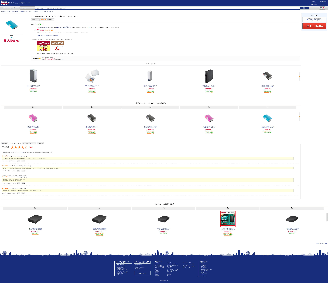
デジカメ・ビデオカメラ (172, 263)
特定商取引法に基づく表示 (206, 269)
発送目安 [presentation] (33, 143)
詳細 (62, 59)
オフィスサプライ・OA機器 (18, 11)
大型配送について (121, 268)
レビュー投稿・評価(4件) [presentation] (16, 143)
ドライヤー (169, 262)
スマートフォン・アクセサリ (173, 269)
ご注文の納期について (122, 269)
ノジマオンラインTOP (5, 11)
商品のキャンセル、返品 (122, 271)
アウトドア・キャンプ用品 (188, 263)
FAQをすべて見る (139, 268)
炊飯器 (156, 270)
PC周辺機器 (169, 266)
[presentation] (4, 143)
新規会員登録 (314, 4)
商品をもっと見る (322, 243)
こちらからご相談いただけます (315, 19)
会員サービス (120, 274)
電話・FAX (169, 271)
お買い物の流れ (120, 264)
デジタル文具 (28, 11)
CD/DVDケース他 (36, 11)
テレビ (156, 262)
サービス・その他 (186, 267)
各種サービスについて (140, 267)
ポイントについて (139, 265)
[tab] (4, 143)
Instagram (203, 274)
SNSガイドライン (204, 275)
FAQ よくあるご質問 (143, 262)
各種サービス (120, 273)
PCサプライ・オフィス (172, 270)
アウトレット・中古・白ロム (189, 266)
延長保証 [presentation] (26, 143)
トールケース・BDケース (47, 11)
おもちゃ (169, 274)
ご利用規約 (203, 265)
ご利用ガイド (323, 1)
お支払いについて (121, 265)
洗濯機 (156, 272)
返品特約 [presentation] (41, 143)
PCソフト (169, 275)
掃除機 (156, 274)
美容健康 (157, 275)
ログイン (314, 1)
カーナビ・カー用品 (187, 262)
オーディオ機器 (158, 265)
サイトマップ (203, 262)
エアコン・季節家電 (159, 266)
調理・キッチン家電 (159, 267)
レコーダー (157, 263)
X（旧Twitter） (204, 273)
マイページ (323, 4)
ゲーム (168, 272)
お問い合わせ (142, 273)
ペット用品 (185, 265)
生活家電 (157, 271)
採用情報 (203, 263)
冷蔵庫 (156, 269)
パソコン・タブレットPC (172, 265)
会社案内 (203, 266)
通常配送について (121, 267)
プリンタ (169, 267)
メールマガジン (204, 272)
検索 (304, 8)
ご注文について (138, 264)
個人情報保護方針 (204, 267)
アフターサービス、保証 (122, 272)
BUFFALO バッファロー (36, 13)
